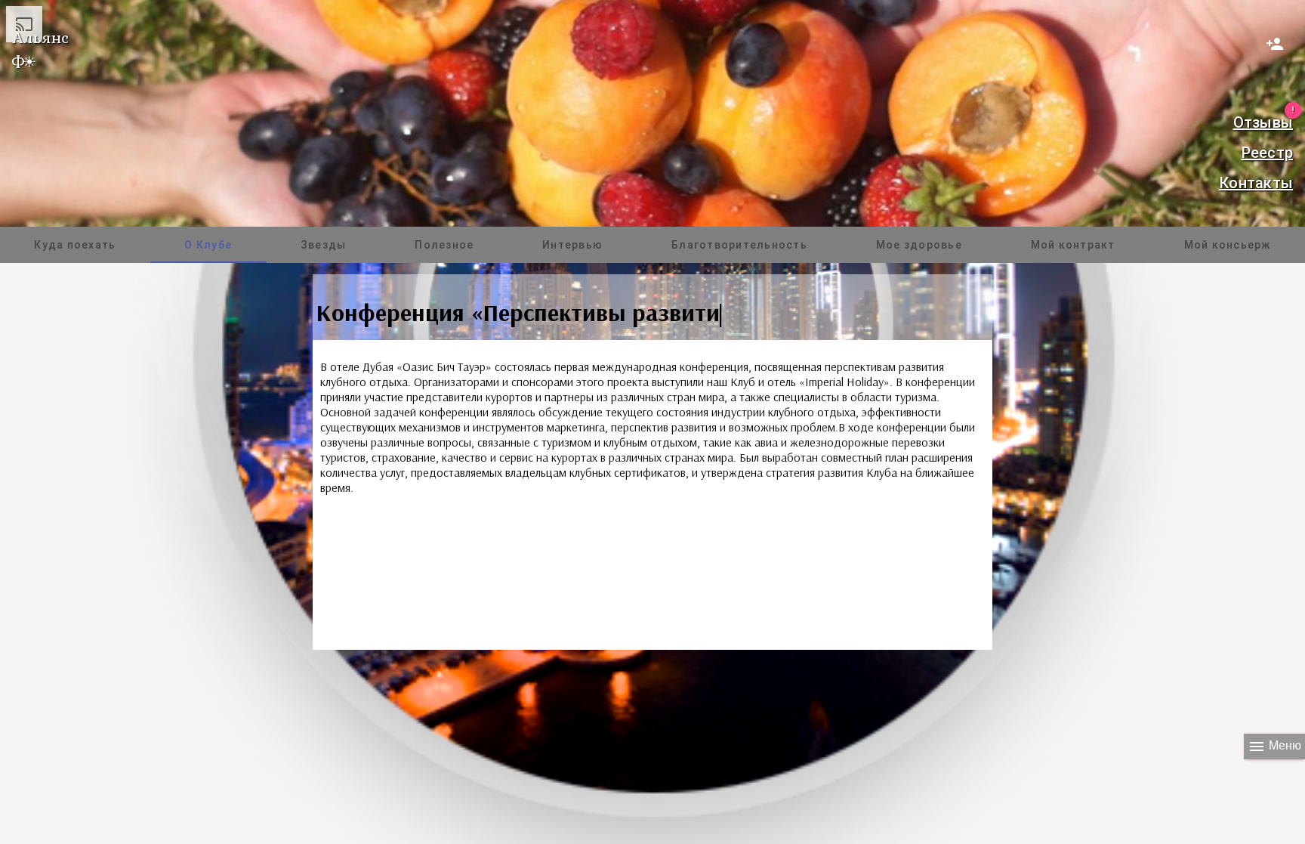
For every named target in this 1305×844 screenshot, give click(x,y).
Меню (1274, 746)
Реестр (1267, 153)
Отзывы (1263, 120)
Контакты (1256, 183)
